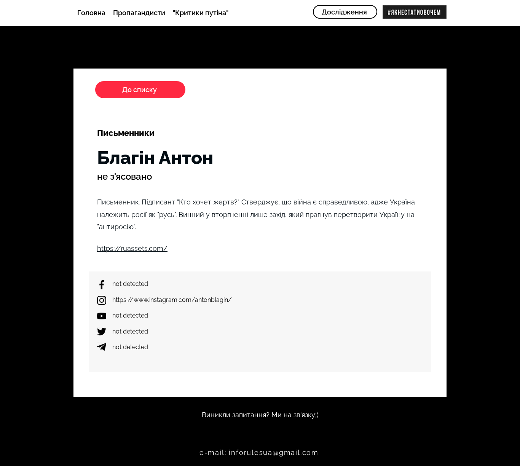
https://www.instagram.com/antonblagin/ (172, 299)
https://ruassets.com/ (132, 248)
